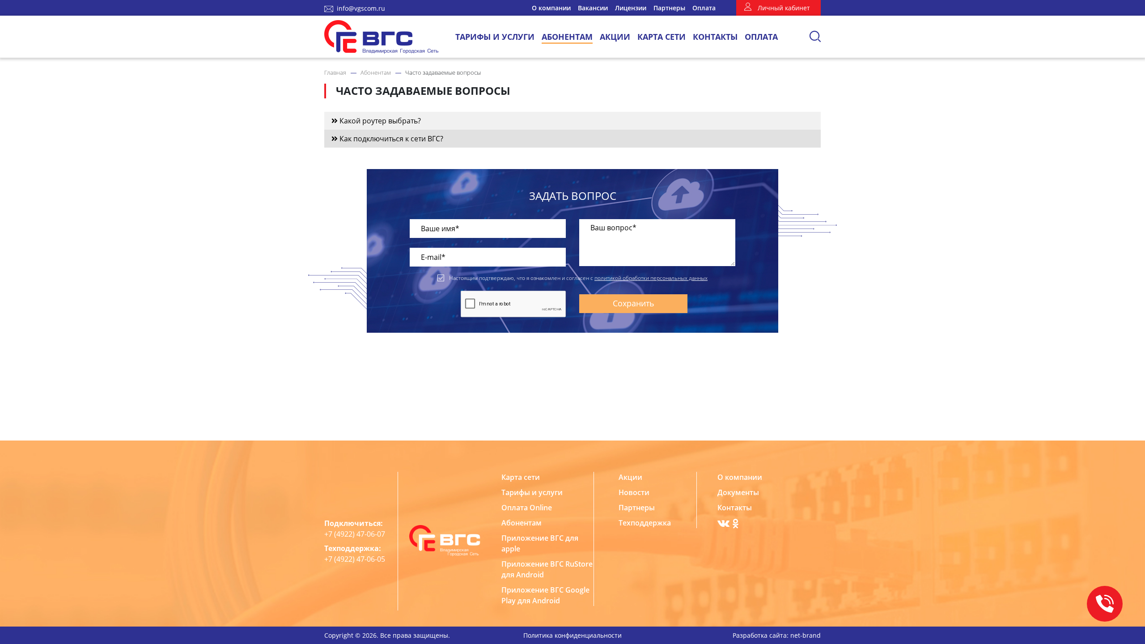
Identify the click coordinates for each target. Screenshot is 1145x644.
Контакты (715, 36)
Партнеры (669, 8)
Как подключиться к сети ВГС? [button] (390, 139)
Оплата (704, 8)
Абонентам (567, 36)
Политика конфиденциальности (572, 635)
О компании (551, 8)
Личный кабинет (784, 8)
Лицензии (630, 8)
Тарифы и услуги (494, 36)
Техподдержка (645, 523)
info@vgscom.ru (361, 8)
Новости (634, 492)
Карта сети (661, 36)
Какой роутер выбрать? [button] (379, 121)
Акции (615, 36)
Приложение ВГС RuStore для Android (547, 569)
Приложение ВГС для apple (539, 543)
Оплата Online (526, 508)
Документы (738, 492)
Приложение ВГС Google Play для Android (545, 595)
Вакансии (593, 8)
